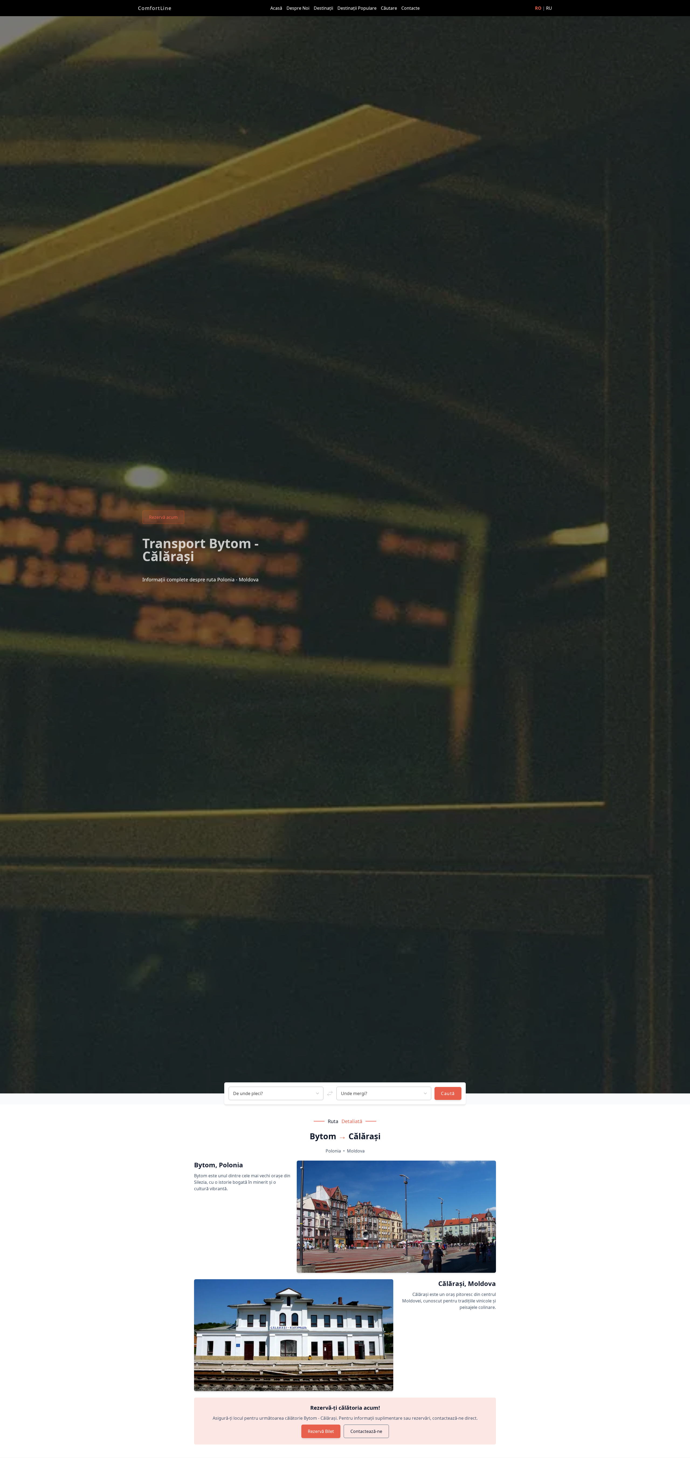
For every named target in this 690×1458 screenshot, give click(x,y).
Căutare (389, 8)
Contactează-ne (366, 1431)
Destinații (324, 8)
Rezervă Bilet (321, 1431)
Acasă (276, 8)
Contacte (410, 8)
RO (538, 8)
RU (549, 8)
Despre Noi (298, 8)
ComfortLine (155, 8)
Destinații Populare (357, 8)
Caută (448, 1093)
